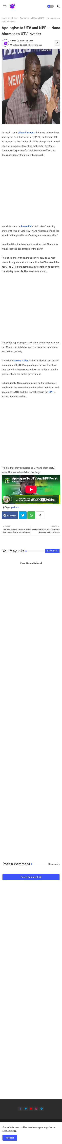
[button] (50, 6)
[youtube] (31, 1109)
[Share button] (40, 515)
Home (4, 18)
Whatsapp (31, 515)
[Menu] (4, 6)
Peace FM (26, 226)
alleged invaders (27, 132)
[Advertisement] (31, 193)
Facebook (11, 515)
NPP (51, 391)
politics (13, 18)
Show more (52, 550)
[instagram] (36, 1109)
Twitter (23, 515)
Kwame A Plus (20, 360)
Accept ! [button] (10, 1137)
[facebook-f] (20, 1109)
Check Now (8, 1130)
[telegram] (42, 1109)
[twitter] (26, 1109)
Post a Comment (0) (31, 877)
